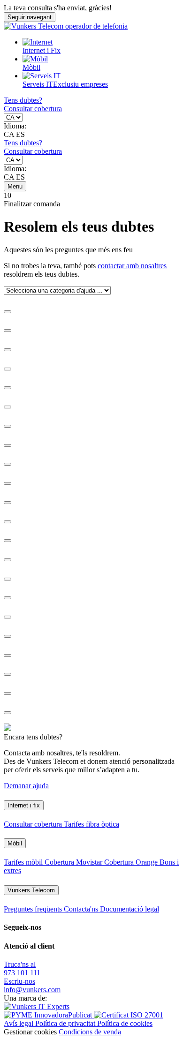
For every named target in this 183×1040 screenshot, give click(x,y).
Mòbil (31, 67)
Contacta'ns (82, 909)
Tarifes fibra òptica (91, 824)
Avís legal (19, 1023)
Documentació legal (129, 909)
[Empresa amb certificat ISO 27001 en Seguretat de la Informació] (128, 1015)
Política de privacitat (66, 1023)
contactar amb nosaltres (132, 266)
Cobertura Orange (132, 862)
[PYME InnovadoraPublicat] (49, 1015)
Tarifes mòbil (24, 862)
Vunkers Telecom (31, 890)
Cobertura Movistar (74, 862)
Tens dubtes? (23, 100)
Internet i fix (24, 805)
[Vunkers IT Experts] (36, 1006)
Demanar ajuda (26, 786)
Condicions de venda (90, 1032)
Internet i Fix (42, 50)
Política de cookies (124, 1023)
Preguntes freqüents (34, 909)
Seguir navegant (30, 17)
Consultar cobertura (33, 109)
